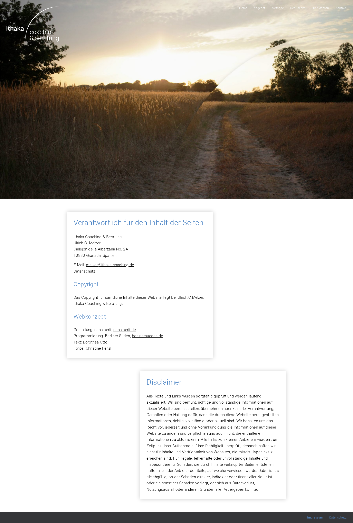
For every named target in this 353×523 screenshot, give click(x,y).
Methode (278, 8)
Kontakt (341, 8)
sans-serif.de (124, 329)
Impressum (315, 517)
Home (243, 8)
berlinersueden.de (147, 335)
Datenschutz (338, 517)
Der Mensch (321, 8)
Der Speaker (298, 8)
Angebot (259, 8)
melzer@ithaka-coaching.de (110, 265)
